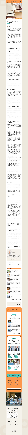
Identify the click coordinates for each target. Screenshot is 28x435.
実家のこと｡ (8, 2)
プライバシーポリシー (14, 430)
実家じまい (12, 2)
